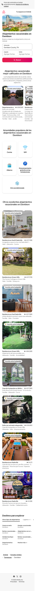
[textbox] (10, 54)
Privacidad (13, 582)
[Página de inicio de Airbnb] (3, 12)
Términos (21, 582)
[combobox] (17, 47)
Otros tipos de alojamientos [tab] (11, 519)
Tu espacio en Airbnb (23, 12)
